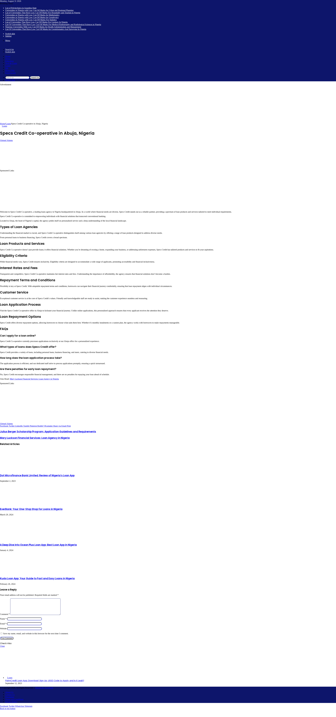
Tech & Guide (11, 63)
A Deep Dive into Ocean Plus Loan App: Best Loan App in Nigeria (38, 545)
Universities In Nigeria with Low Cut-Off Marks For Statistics (31, 20)
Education (9, 61)
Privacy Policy (11, 702)
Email (3, 624)
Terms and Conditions (14, 699)
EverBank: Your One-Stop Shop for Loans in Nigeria (31, 509)
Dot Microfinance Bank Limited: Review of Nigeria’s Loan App (37, 475)
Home (7, 56)
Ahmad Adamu (6, 140)
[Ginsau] (4, 45)
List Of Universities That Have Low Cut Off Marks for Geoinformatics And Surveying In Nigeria (45, 29)
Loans (7, 66)
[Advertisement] (79, 104)
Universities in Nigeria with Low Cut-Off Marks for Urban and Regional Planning (39, 10)
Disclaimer (9, 697)
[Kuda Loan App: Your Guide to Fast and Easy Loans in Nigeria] (19, 573)
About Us (9, 692)
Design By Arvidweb (44, 688)
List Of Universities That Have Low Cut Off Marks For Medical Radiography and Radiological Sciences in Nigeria (53, 24)
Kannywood (10, 73)
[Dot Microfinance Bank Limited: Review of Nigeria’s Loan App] (19, 470)
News (7, 59)
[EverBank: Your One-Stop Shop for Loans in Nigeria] (19, 503)
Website (3, 628)
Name (3, 619)
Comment (5, 614)
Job (6, 68)
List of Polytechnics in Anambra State (20, 8)
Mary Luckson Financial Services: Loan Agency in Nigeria (34, 379)
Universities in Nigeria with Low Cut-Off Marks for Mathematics (32, 15)
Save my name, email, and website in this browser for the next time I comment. (35, 633)
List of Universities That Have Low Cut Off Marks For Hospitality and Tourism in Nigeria (42, 13)
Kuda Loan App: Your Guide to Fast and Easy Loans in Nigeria (37, 578)
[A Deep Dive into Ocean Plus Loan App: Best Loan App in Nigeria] (18, 539)
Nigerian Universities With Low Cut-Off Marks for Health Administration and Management (43, 27)
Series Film (10, 70)
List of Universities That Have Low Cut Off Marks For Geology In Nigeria (36, 22)
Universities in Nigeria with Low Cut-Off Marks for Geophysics (32, 17)
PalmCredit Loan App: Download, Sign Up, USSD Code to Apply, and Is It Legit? (44, 680)
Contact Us (10, 694)
